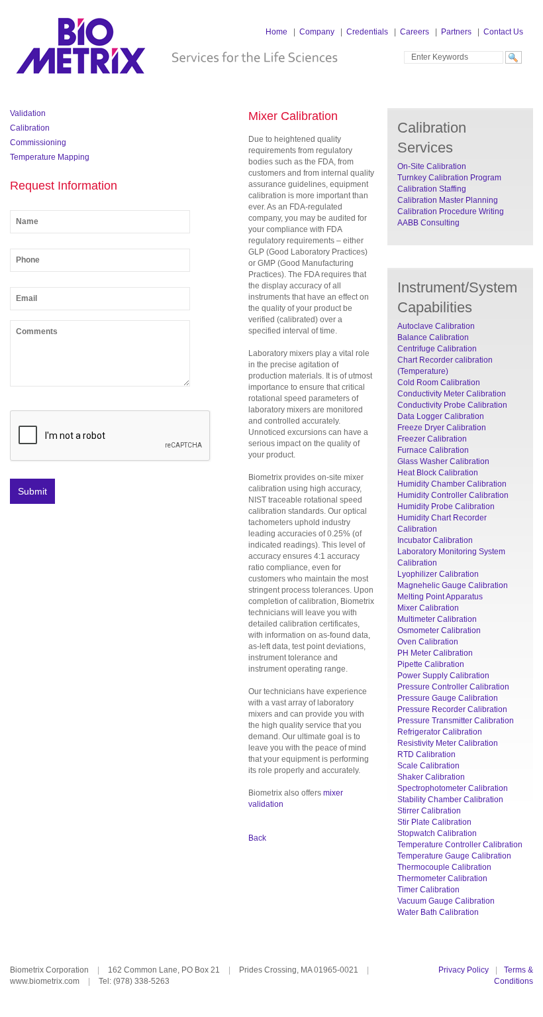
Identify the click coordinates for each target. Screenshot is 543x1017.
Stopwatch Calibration (437, 833)
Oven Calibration (427, 641)
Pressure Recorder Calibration (452, 709)
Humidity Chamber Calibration (452, 484)
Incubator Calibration (435, 540)
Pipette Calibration (430, 664)
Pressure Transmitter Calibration (455, 720)
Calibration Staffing (431, 189)
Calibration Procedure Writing (450, 211)
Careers (414, 31)
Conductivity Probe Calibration (452, 405)
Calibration (30, 128)
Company (316, 31)
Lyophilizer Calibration (438, 574)
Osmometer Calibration (439, 630)
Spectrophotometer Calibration (452, 788)
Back (257, 838)
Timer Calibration (428, 889)
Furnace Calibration (433, 450)
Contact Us (503, 31)
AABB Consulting (428, 222)
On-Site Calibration (431, 166)
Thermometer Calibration (442, 878)
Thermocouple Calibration (444, 867)
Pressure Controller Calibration (453, 686)
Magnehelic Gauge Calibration (452, 585)
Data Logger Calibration (440, 416)
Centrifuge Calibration (437, 348)
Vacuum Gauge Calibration (446, 901)
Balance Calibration (433, 337)
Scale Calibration (428, 765)
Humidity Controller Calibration (453, 495)
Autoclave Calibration (436, 326)
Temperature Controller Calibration (459, 844)
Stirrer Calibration (429, 810)
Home (276, 31)
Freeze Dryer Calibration (441, 427)
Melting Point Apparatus (440, 596)
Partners (456, 31)
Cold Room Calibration (438, 382)
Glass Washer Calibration (443, 461)
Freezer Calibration (432, 439)
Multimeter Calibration (437, 619)
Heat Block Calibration (437, 472)
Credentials (367, 31)
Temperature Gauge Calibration (454, 856)
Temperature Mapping (49, 157)
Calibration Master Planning (447, 200)
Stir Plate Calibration (434, 822)
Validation (28, 113)
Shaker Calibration (431, 777)
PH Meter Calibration (435, 653)
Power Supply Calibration (443, 675)
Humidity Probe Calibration (446, 506)
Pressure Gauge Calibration (447, 698)
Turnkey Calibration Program (449, 177)
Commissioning (38, 142)
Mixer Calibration (428, 608)
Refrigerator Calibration (439, 732)
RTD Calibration (426, 754)
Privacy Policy (463, 970)
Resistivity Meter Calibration (447, 743)
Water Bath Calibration (438, 912)
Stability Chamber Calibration (450, 799)
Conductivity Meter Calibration (451, 393)
